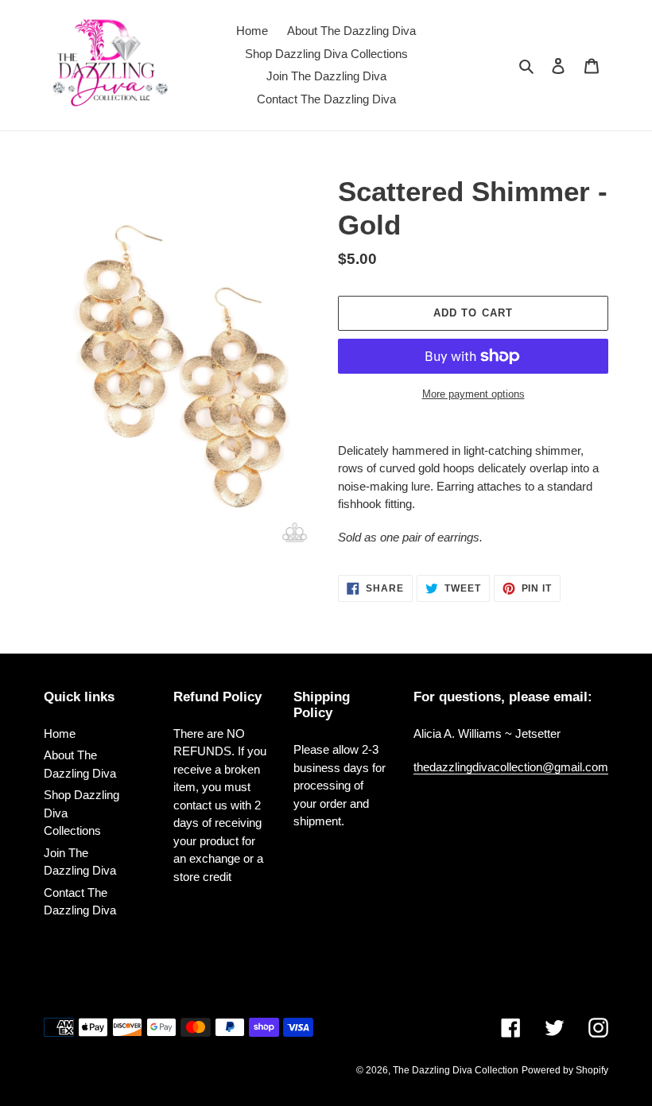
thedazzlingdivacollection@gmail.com (510, 767)
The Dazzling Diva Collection (455, 1070)
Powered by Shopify (565, 1070)
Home (60, 733)
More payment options (473, 394)
